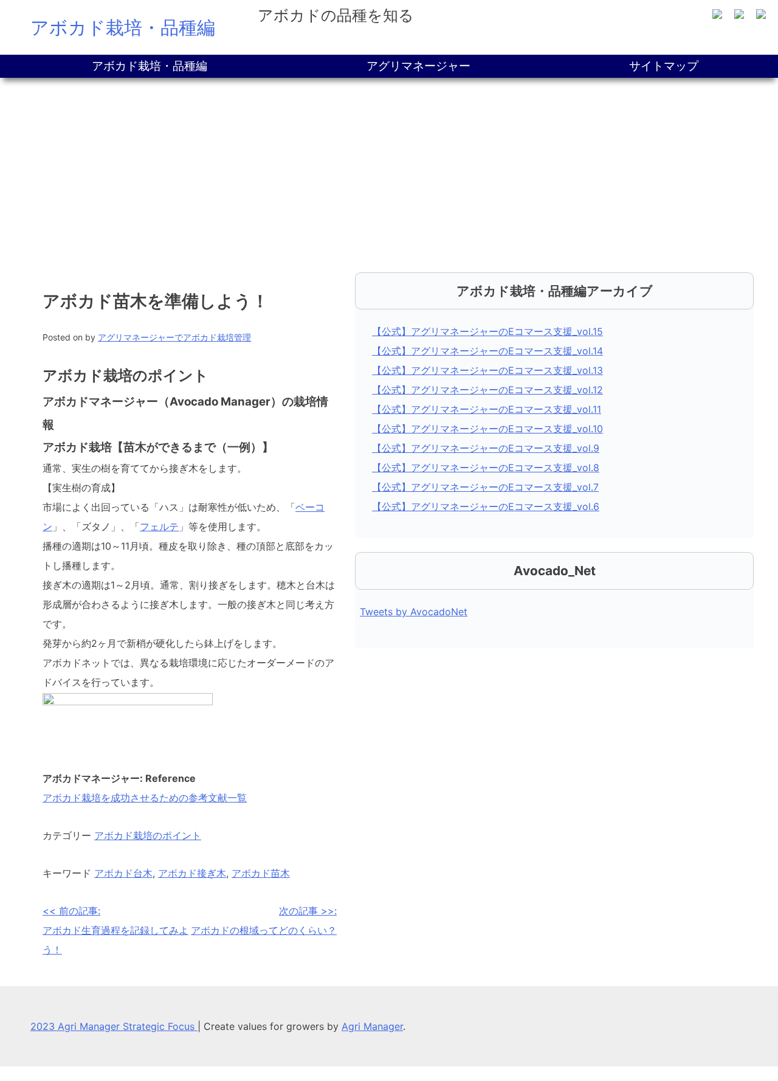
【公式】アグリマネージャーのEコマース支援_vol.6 (485, 506)
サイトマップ (663, 66)
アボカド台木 (123, 873)
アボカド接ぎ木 (192, 873)
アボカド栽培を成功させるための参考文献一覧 (145, 798)
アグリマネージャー (418, 66)
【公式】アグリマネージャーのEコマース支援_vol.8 (485, 467)
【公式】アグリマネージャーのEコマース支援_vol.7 (485, 487)
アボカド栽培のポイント (147, 835)
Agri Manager (372, 1026)
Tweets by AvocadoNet (413, 612)
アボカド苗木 (261, 873)
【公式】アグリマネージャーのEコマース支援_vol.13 (487, 370)
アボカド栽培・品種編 (122, 27)
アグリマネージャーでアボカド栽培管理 (174, 337)
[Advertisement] (389, 169)
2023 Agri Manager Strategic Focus (114, 1026)
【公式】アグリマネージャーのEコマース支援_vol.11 (486, 409)
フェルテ (159, 526)
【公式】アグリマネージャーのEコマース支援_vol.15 (487, 331)
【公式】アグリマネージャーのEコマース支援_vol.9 (485, 448)
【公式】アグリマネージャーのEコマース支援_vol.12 (487, 390)
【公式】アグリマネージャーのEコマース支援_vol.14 (487, 351)
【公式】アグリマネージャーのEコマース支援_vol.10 (487, 429)
